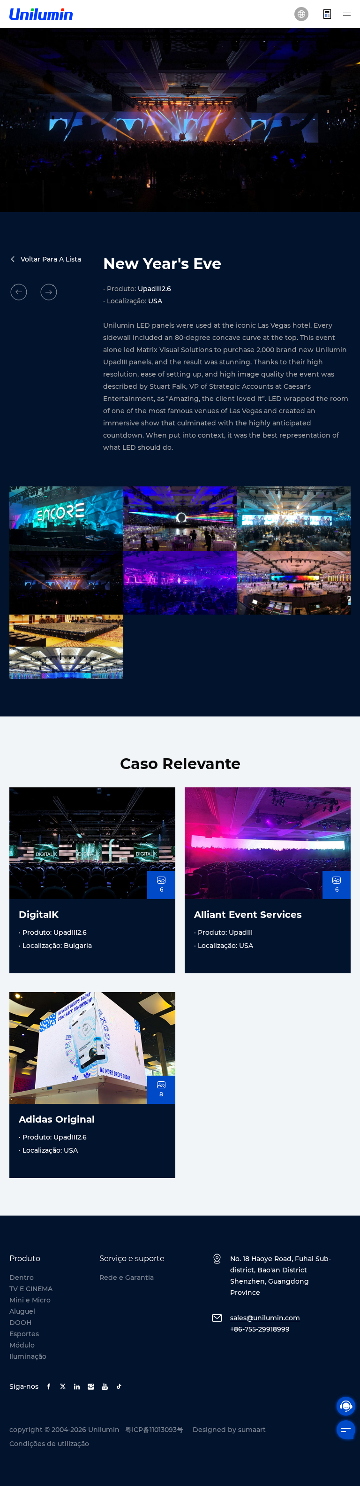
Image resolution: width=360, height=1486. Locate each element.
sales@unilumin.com (265, 1318)
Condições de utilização (49, 1444)
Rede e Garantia (126, 1277)
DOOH (20, 1322)
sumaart (252, 1429)
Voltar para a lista (51, 259)
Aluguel (22, 1311)
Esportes (24, 1334)
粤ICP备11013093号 (154, 1429)
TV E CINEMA (30, 1289)
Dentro (21, 1277)
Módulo (22, 1345)
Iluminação (27, 1356)
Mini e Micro (30, 1300)
